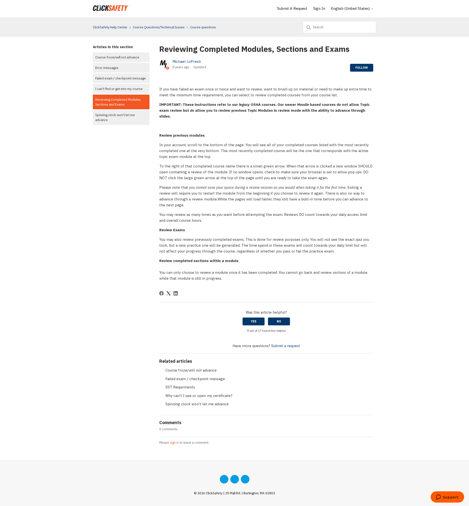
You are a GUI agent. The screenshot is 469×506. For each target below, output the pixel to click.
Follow (361, 67)
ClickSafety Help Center (110, 27)
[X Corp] (168, 293)
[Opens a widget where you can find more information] (447, 497)
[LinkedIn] (175, 293)
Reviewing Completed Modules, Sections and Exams (118, 102)
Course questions (203, 27)
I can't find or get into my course (119, 89)
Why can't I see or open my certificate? (198, 395)
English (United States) (351, 8)
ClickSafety (214, 493)
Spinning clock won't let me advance (115, 117)
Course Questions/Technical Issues (159, 27)
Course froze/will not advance (117, 57)
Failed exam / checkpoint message (120, 78)
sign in (174, 442)
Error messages (106, 68)
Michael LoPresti (186, 61)
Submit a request (292, 8)
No (279, 321)
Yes (253, 321)
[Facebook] (161, 293)
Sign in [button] (319, 8)
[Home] (111, 11)
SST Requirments (180, 387)
